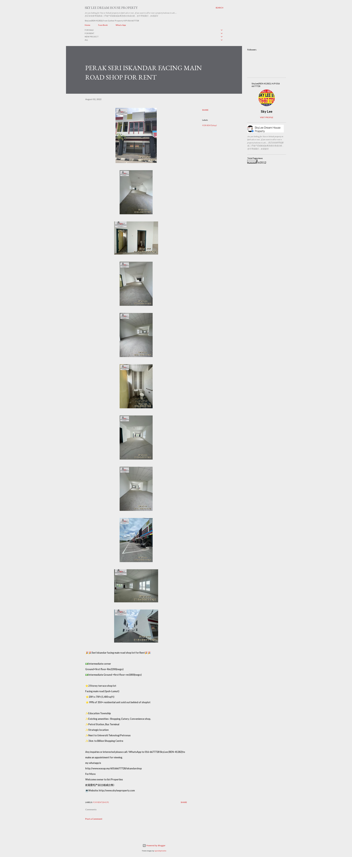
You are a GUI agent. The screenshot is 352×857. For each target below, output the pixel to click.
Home (87, 25)
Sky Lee (266, 111)
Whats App (121, 25)
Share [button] (205, 110)
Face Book (103, 25)
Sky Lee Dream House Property (111, 8)
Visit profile (266, 117)
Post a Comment (93, 818)
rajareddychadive (160, 851)
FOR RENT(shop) (209, 125)
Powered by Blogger (155, 845)
